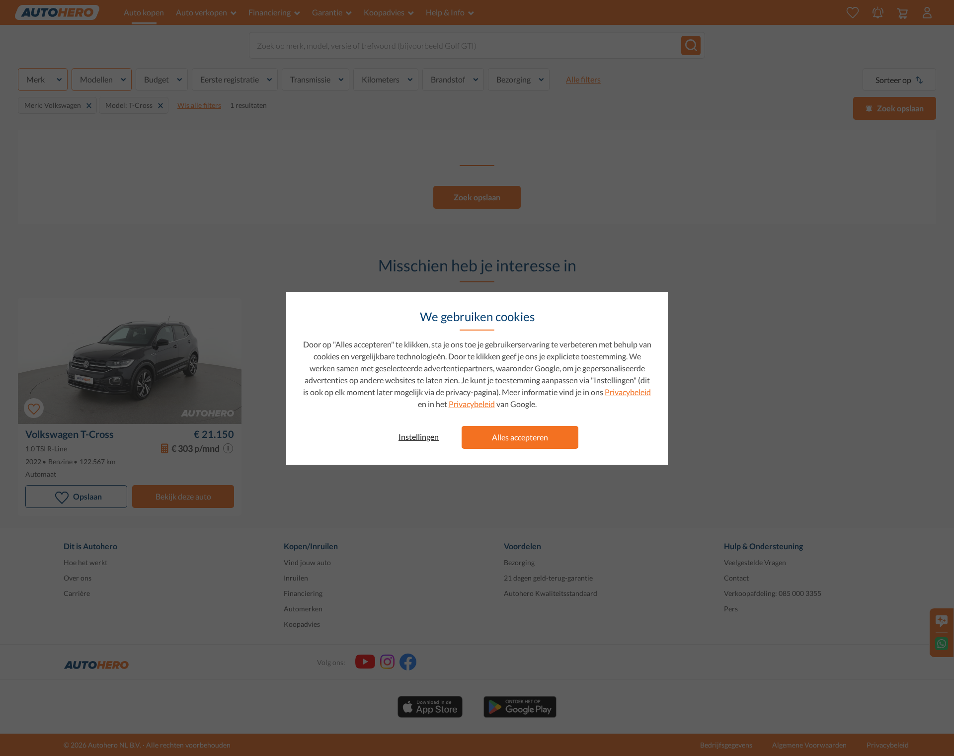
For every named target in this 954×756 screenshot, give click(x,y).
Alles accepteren (520, 437)
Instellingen (418, 436)
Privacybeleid (628, 392)
